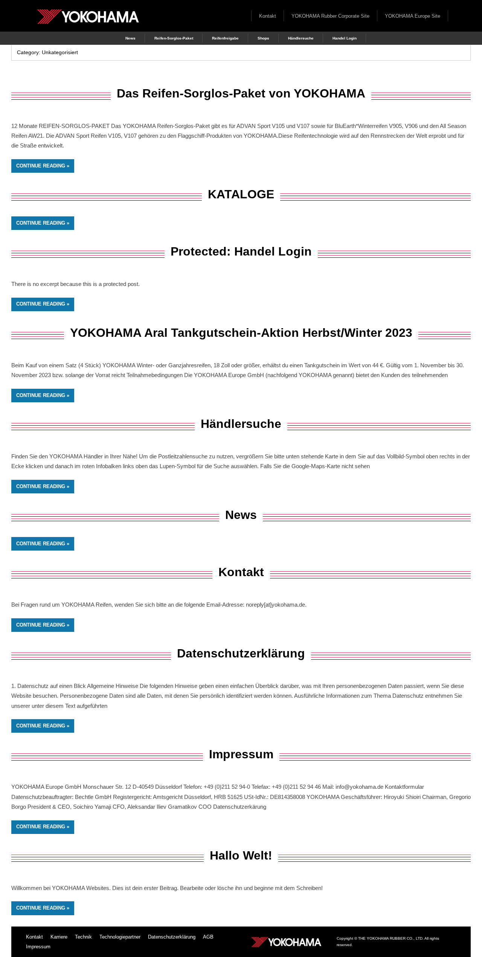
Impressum (241, 754)
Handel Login (345, 38)
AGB (208, 937)
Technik (83, 937)
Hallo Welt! (241, 855)
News (130, 38)
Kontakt (267, 16)
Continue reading (40, 166)
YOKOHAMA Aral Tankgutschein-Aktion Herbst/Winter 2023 (241, 332)
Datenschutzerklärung (241, 653)
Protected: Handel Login (241, 251)
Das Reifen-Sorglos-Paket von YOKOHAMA (241, 93)
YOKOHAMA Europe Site (412, 16)
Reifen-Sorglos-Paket (173, 38)
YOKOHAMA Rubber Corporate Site (330, 16)
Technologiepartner (119, 937)
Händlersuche (301, 38)
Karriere (58, 937)
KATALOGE (241, 194)
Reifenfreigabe (225, 38)
